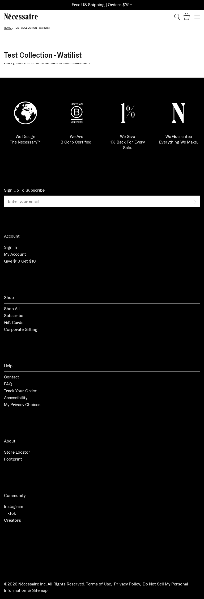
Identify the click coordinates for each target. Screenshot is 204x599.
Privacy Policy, (127, 584)
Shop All (12, 308)
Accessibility (15, 397)
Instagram (13, 506)
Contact (11, 377)
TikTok (10, 513)
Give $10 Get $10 (20, 261)
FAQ (8, 384)
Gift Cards (13, 322)
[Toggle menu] (197, 17)
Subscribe (13, 315)
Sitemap (40, 590)
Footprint (13, 459)
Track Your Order (20, 391)
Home (8, 27)
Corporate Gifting (20, 329)
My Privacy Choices (22, 404)
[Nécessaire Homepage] (21, 16)
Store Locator (17, 452)
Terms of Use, (99, 584)
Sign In (10, 247)
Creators (12, 520)
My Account (15, 254)
